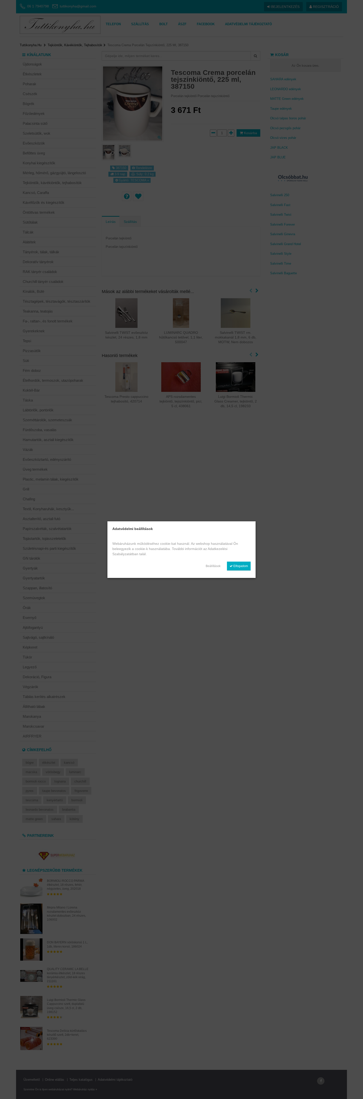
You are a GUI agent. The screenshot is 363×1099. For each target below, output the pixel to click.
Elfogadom (240, 566)
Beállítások (213, 566)
